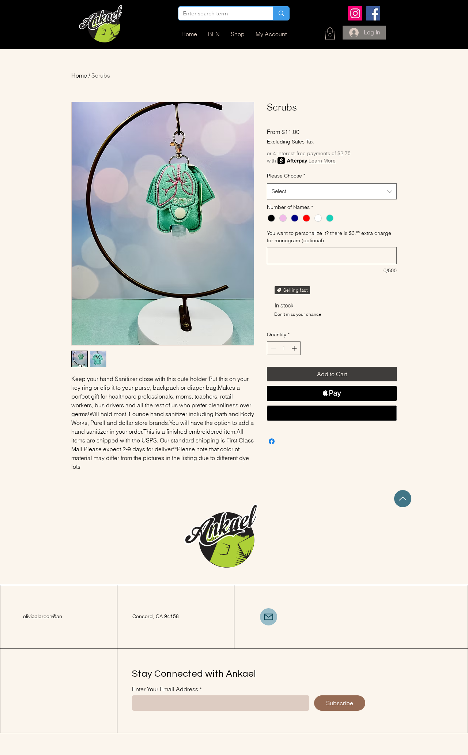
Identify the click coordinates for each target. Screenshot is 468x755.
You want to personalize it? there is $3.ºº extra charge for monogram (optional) (329, 237)
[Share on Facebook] (271, 441)
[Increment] (294, 348)
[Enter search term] (281, 13)
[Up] (402, 498)
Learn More (322, 160)
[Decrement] (272, 348)
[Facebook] (373, 13)
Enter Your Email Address (165, 689)
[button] (330, 33)
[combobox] (332, 191)
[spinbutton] (283, 348)
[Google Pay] (332, 413)
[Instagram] (355, 13)
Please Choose (286, 175)
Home (79, 75)
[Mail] (268, 616)
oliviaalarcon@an (42, 616)
